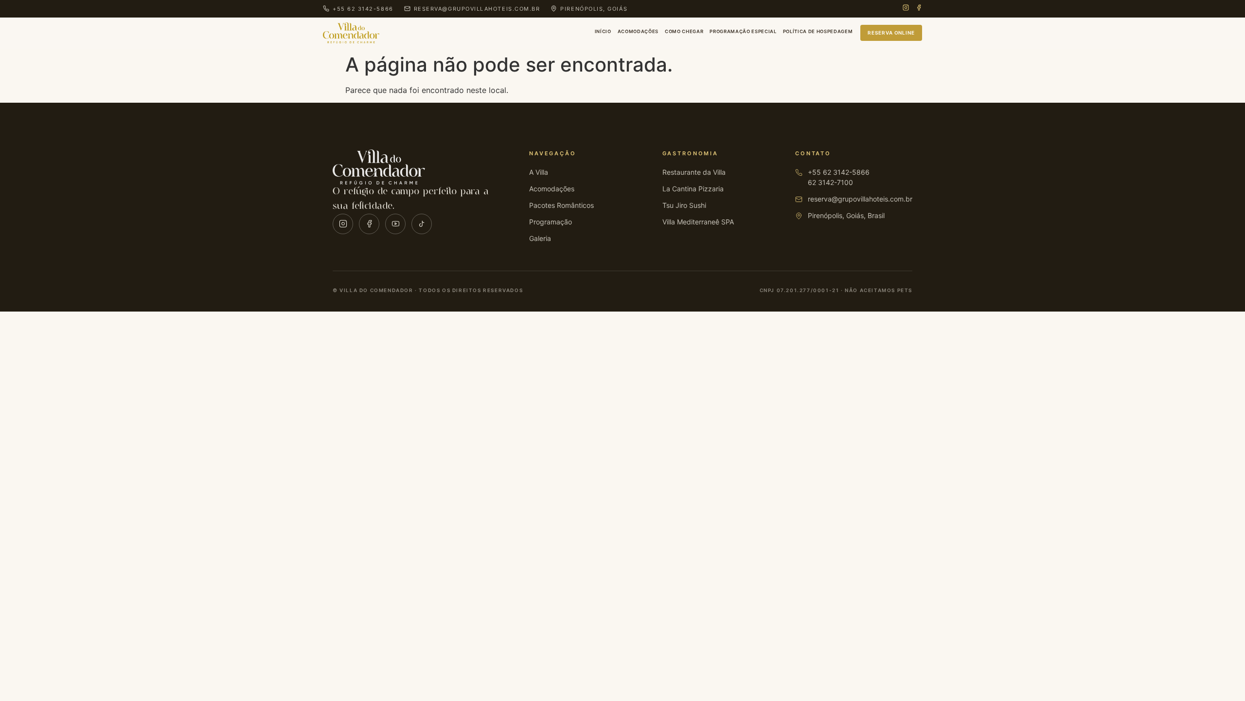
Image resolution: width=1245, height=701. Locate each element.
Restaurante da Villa (694, 172)
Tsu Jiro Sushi (684, 205)
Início (603, 31)
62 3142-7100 (830, 182)
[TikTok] (421, 224)
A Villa (538, 172)
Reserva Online (891, 33)
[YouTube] (395, 224)
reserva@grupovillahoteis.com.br (860, 199)
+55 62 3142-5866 (839, 172)
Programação (550, 222)
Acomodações (638, 31)
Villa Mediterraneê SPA (698, 222)
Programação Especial (743, 31)
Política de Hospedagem (818, 31)
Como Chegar (684, 31)
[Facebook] (919, 8)
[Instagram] (906, 8)
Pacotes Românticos (561, 205)
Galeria (540, 238)
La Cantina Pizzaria (693, 188)
